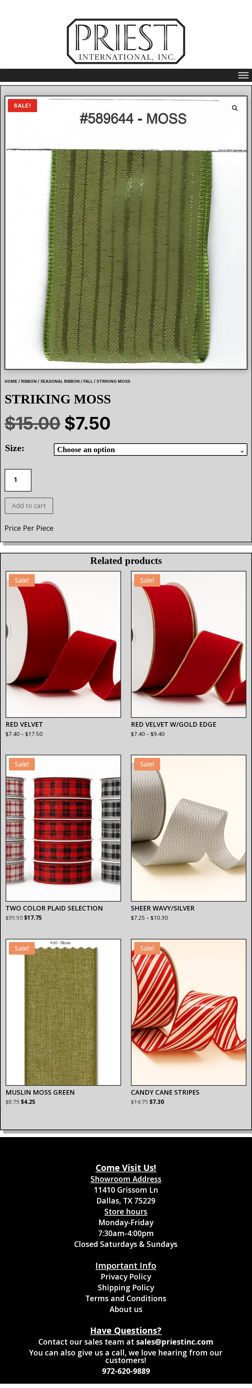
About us (126, 1309)
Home (11, 381)
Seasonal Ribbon (60, 381)
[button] (235, 108)
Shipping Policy (126, 1287)
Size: (15, 448)
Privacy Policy (126, 1276)
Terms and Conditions (125, 1298)
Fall (88, 381)
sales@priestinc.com (174, 1341)
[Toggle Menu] (243, 75)
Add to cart (29, 505)
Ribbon (29, 381)
